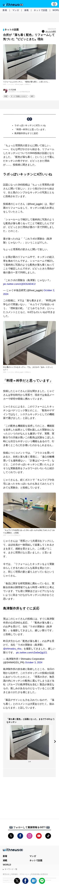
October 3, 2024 (33, 662)
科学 (32, 96)
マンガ (15, 10)
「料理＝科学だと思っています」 (30, 129)
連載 (26, 10)
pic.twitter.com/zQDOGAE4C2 (19, 284)
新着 (5, 10)
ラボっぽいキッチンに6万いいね (30, 125)
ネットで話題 (40, 10)
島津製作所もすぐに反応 (26, 133)
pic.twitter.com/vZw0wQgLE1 (31, 652)
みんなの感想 (51, 31)
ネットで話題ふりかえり (19, 96)
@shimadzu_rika (12, 648)
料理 (5, 96)
